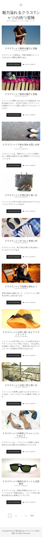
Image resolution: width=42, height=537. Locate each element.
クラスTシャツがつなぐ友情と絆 (21, 227)
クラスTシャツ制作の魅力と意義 (21, 35)
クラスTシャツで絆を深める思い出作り (21, 131)
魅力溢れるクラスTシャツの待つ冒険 (21, 15)
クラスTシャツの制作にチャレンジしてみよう (21, 419)
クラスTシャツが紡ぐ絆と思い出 (21, 371)
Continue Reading (14, 65)
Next (32, 516)
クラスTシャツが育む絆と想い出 (21, 181)
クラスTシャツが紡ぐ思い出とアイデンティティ (21, 318)
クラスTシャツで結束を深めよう (21, 273)
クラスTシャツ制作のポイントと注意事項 (21, 468)
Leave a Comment (30, 64)
